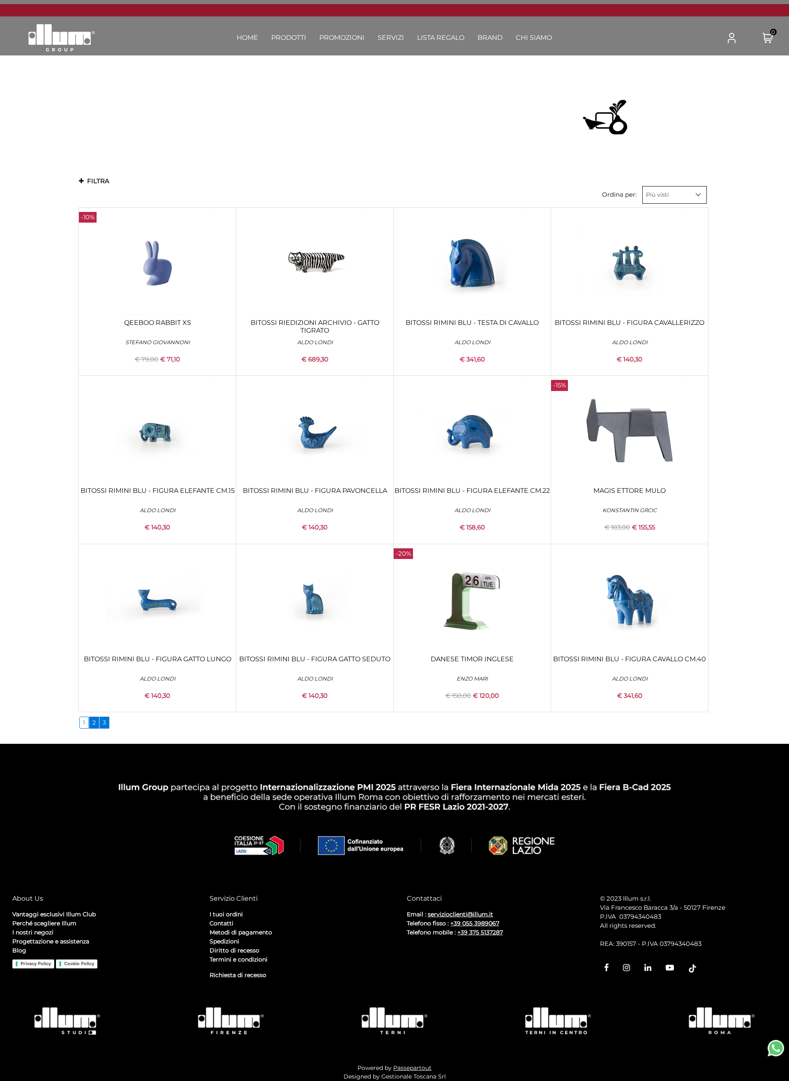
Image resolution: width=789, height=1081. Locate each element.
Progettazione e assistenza (50, 941)
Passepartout (412, 1068)
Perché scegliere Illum (44, 923)
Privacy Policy (36, 963)
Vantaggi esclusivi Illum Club (54, 914)
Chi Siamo (534, 37)
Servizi (391, 37)
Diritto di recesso (234, 950)
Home (247, 37)
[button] (699, 38)
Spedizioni (224, 941)
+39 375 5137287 (480, 932)
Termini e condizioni (239, 959)
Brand (490, 37)
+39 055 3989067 (474, 923)
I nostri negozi (32, 932)
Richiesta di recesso (238, 975)
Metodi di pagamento (241, 932)
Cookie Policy (79, 963)
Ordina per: (619, 194)
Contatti (221, 923)
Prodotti (288, 37)
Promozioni (342, 37)
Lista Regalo (440, 37)
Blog (19, 950)
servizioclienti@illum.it (460, 914)
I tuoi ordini (226, 914)
